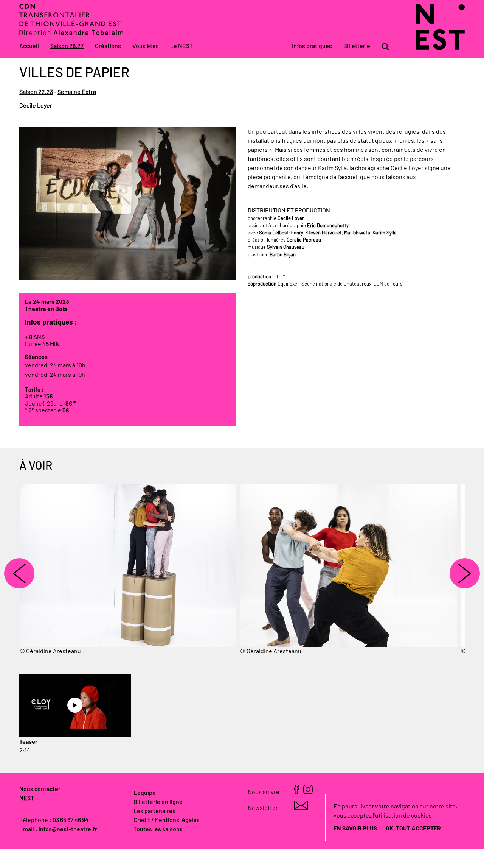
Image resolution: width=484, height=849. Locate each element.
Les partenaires (154, 811)
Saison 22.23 (36, 92)
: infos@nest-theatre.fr (66, 829)
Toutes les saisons (158, 829)
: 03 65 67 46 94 (68, 820)
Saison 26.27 (67, 46)
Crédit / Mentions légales (166, 820)
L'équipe (144, 793)
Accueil (29, 46)
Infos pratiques (312, 46)
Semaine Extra (76, 92)
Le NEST (181, 46)
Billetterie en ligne (158, 802)
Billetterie (356, 46)
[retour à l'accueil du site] (440, 48)
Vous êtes (145, 46)
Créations (108, 46)
